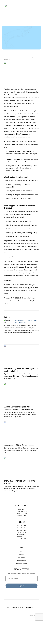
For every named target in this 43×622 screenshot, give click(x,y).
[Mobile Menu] (21, 19)
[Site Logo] (19, 8)
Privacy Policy (32, 615)
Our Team (21, 554)
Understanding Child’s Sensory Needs (19, 445)
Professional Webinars (21, 563)
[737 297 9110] (21, 16)
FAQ (21, 551)
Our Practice (21, 557)
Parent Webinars (21, 560)
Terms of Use (34, 617)
